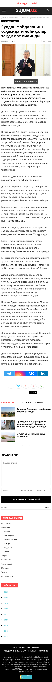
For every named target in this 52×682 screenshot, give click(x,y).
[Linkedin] (42, 373)
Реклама (32, 651)
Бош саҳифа (6, 523)
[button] (48, 11)
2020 (6, 620)
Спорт (6, 552)
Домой (3, 18)
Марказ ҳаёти (7, 576)
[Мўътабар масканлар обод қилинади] (8, 437)
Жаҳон (4, 555)
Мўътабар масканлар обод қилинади (31, 435)
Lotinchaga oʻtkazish (26, 3)
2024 (6, 597)
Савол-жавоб (6, 564)
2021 (6, 614)
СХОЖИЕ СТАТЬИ (9, 403)
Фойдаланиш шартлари (14, 651)
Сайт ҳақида (33, 648)
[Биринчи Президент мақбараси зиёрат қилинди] (8, 412)
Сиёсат (23, 18)
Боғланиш (44, 651)
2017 (6, 636)
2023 (6, 603)
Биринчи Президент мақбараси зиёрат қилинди (34, 410)
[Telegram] (9, 373)
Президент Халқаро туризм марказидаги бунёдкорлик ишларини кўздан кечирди (31, 424)
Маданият (8, 548)
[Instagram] (20, 373)
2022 (6, 608)
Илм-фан (7, 544)
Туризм (4, 572)
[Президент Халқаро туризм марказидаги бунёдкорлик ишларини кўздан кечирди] (8, 425)
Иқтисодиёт (9, 536)
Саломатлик (6, 560)
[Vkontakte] (31, 373)
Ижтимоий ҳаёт (10, 540)
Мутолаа (5, 568)
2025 (6, 592)
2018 (6, 631)
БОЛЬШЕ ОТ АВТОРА (32, 403)
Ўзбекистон (13, 18)
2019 (6, 625)
